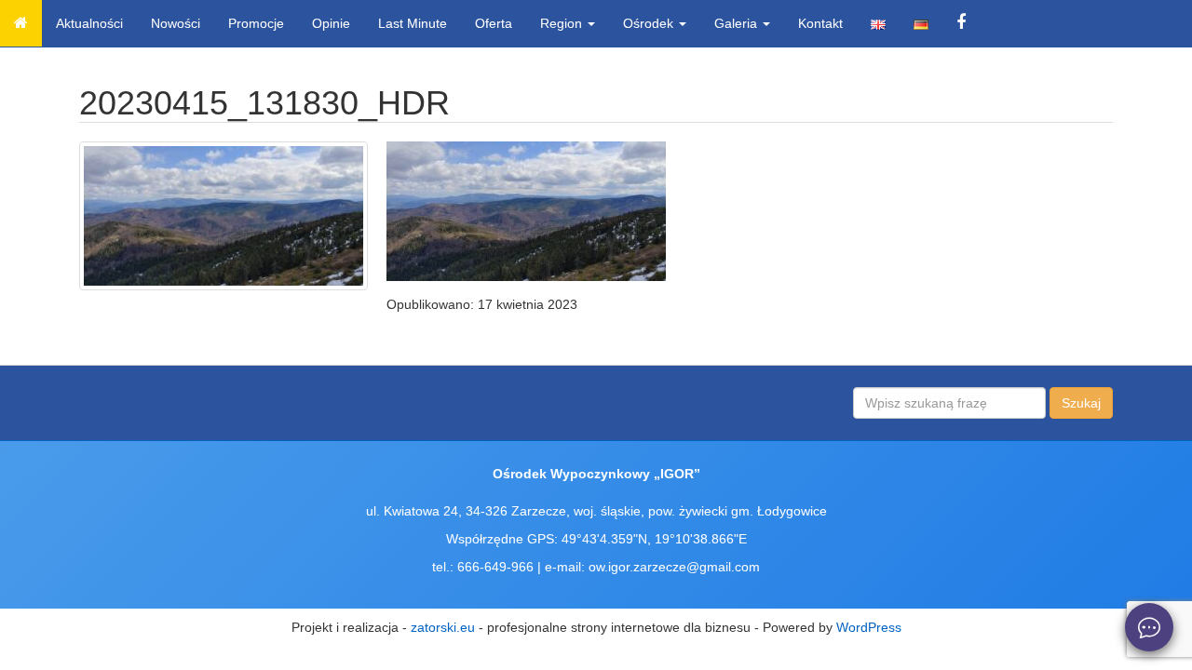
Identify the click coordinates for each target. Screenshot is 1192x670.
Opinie (331, 23)
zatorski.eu (443, 627)
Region (563, 23)
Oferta (493, 23)
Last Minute (412, 23)
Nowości (175, 23)
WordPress (868, 627)
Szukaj (1081, 402)
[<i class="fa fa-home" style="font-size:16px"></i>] (21, 23)
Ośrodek (650, 23)
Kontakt (820, 23)
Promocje (256, 23)
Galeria (737, 23)
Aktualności (89, 23)
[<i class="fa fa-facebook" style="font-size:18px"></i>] (961, 23)
